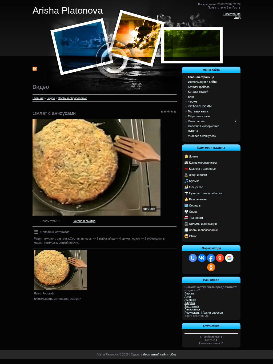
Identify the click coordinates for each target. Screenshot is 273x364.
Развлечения (198, 199)
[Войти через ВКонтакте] (202, 258)
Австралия (191, 306)
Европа (189, 293)
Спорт (193, 211)
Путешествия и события (205, 193)
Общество (196, 187)
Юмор (193, 236)
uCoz (173, 354)
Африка (189, 303)
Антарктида (192, 309)
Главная (38, 98)
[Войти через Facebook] (211, 258)
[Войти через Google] (229, 258)
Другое (193, 156)
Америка (190, 299)
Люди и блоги (198, 174)
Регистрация (231, 13)
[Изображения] (60, 270)
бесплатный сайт (154, 354)
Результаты (192, 312)
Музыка (194, 181)
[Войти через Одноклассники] (211, 267)
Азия (187, 296)
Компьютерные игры (203, 162)
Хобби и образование (72, 98)
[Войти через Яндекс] (220, 258)
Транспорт (196, 217)
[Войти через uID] (193, 258)
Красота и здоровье (202, 168)
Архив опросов (213, 312)
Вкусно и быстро (84, 221)
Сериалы (195, 205)
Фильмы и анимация (203, 223)
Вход (237, 17)
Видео (51, 98)
